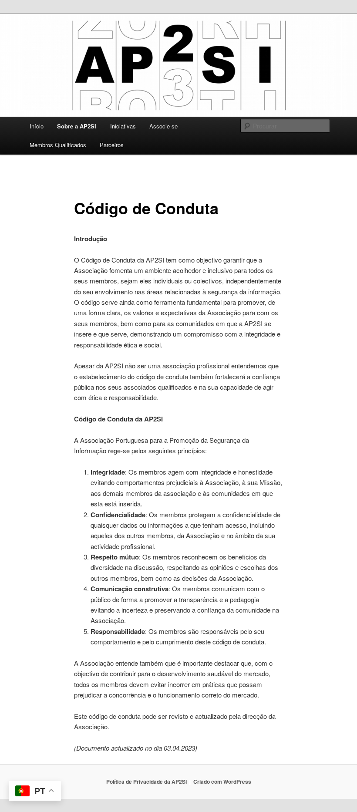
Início (37, 126)
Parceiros (112, 145)
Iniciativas (123, 126)
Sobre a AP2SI (76, 126)
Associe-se (163, 126)
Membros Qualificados (58, 145)
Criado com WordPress (222, 781)
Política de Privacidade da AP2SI (146, 781)
